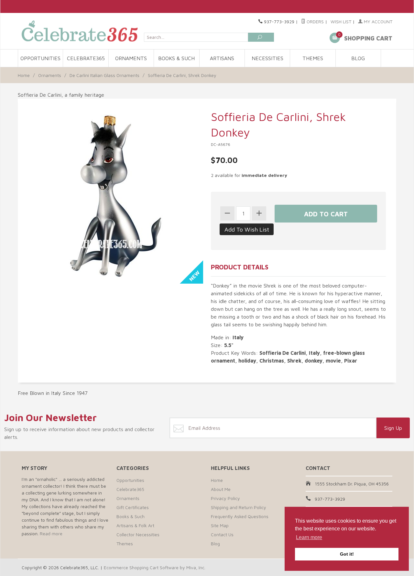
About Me (221, 489)
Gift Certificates (132, 507)
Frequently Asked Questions (239, 516)
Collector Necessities (137, 534)
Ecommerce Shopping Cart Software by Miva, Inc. (154, 567)
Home (24, 75)
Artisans (222, 58)
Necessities (267, 58)
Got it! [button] (347, 554)
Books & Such (176, 58)
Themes (312, 58)
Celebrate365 (86, 58)
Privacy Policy (225, 498)
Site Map (220, 525)
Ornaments (131, 58)
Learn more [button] (309, 537)
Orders (314, 21)
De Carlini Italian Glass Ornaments (104, 75)
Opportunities (40, 58)
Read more (51, 533)
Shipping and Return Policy (238, 507)
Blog (358, 58)
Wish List (341, 21)
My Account (377, 21)
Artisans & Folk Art (135, 525)
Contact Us (222, 534)
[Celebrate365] (81, 30)
